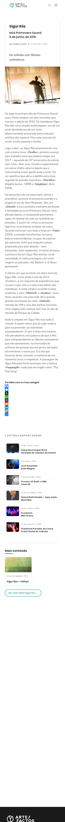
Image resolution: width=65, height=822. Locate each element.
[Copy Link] (32, 411)
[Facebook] (32, 386)
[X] (32, 393)
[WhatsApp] (32, 396)
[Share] (32, 414)
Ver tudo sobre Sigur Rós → (23, 592)
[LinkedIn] (32, 407)
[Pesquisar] (49, 5)
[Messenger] (32, 389)
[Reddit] (32, 404)
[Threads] (32, 400)
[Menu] (56, 5)
